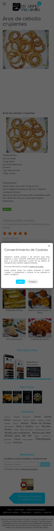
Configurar (33, 282)
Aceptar (20, 282)
